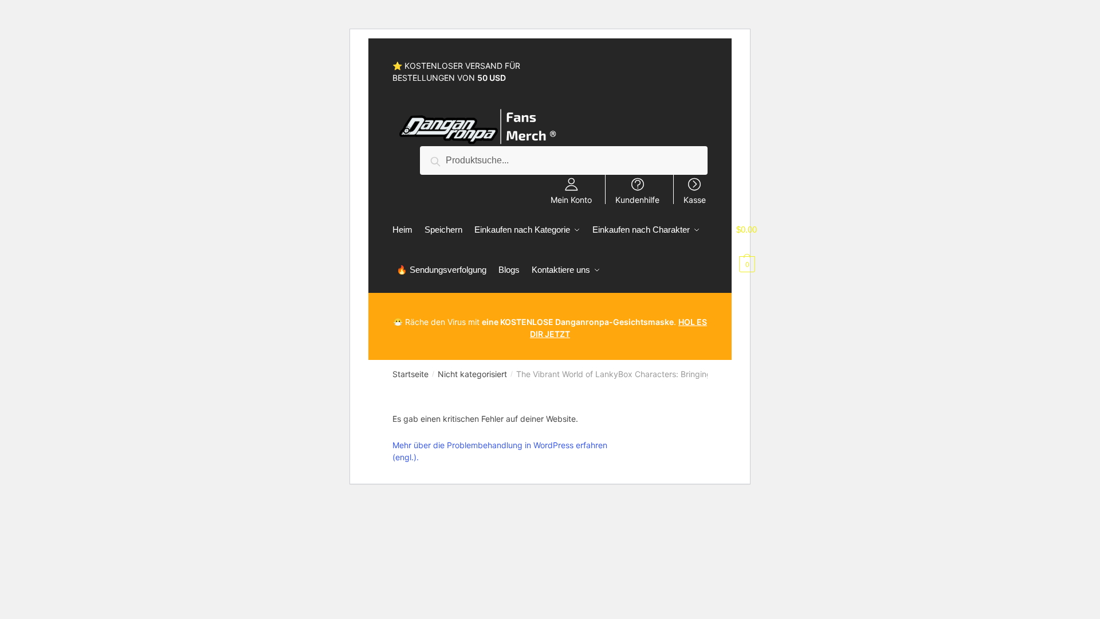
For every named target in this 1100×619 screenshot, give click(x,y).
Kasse (694, 199)
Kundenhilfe (637, 199)
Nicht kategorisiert (472, 374)
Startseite (410, 374)
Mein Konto (571, 199)
